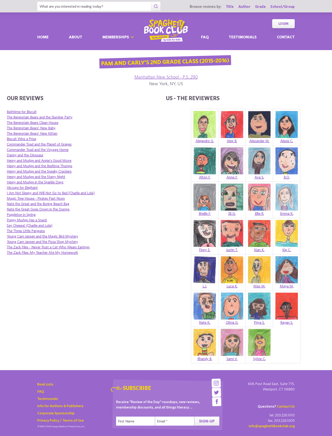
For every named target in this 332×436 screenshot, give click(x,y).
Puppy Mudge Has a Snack (27, 220)
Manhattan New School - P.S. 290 (166, 76)
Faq (205, 37)
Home (43, 37)
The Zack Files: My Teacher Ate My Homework (42, 252)
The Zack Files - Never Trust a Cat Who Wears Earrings (48, 247)
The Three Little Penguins (26, 231)
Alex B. (232, 141)
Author (244, 6)
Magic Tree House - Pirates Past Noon (36, 198)
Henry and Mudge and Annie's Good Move (39, 160)
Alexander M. (259, 141)
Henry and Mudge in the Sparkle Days (35, 182)
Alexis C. (286, 141)
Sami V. (232, 359)
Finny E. (204, 250)
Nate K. (204, 322)
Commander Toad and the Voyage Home (37, 150)
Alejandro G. (205, 141)
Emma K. (286, 213)
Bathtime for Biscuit (22, 112)
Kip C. (286, 250)
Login (283, 23)
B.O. (287, 177)
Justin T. (232, 250)
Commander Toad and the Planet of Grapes (39, 144)
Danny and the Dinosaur (25, 155)
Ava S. (259, 177)
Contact (286, 37)
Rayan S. (286, 322)
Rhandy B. (204, 359)
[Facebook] (216, 401)
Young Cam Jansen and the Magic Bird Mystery (42, 236)
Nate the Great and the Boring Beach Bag (38, 204)
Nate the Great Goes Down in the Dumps (38, 209)
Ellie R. (259, 213)
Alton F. (204, 177)
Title (230, 6)
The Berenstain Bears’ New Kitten (32, 133)
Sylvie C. (259, 359)
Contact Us (286, 406)
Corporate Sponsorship (56, 413)
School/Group (282, 6)
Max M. (259, 286)
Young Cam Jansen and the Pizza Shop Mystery (42, 242)
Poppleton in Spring (21, 214)
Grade (260, 6)
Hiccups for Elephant (22, 187)
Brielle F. (205, 213)
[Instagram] (216, 383)
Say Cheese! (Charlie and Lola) (29, 225)
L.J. (205, 286)
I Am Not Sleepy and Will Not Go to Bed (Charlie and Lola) (51, 193)
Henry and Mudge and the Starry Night (36, 177)
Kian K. (259, 250)
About (75, 37)
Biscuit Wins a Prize (21, 139)
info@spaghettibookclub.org (272, 426)
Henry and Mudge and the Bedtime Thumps (39, 166)
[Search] (155, 6)
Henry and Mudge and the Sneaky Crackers (39, 171)
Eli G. (232, 213)
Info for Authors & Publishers (60, 406)
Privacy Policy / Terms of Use (60, 420)
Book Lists (45, 384)
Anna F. (232, 177)
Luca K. (232, 286)
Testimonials (243, 37)
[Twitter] (216, 392)
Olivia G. (232, 322)
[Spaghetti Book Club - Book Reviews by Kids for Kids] (166, 30)
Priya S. (259, 322)
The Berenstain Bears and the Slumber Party (39, 117)
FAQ (40, 391)
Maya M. (287, 286)
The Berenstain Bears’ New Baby (31, 128)
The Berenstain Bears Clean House (32, 122)
